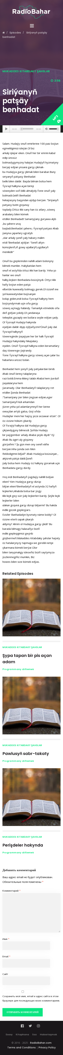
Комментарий (11, 890)
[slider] (54, 128)
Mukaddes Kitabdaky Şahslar (26, 71)
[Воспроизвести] (6, 128)
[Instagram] (38, 1026)
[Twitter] (30, 1026)
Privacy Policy (47, 1047)
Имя (5, 939)
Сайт (5, 974)
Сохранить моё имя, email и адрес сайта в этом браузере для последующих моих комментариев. (31, 998)
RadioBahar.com (40, 1043)
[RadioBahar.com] (31, 9)
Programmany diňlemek (18, 669)
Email (6, 956)
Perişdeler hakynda (22, 845)
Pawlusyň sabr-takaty (25, 753)
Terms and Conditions (21, 1047)
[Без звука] (46, 129)
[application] (31, 129)
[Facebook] (23, 1026)
